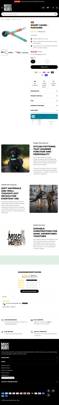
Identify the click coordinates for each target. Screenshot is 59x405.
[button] (34, 31)
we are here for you (11, 324)
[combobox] (29, 14)
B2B (43, 7)
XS (33, 61)
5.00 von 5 (33, 275)
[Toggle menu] (2, 8)
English (48, 7)
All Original (8, 19)
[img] (5, 301)
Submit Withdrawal (8, 378)
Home (2, 19)
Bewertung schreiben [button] (29, 291)
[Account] (53, 8)
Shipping (39, 54)
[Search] (56, 14)
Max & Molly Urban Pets (12, 400)
